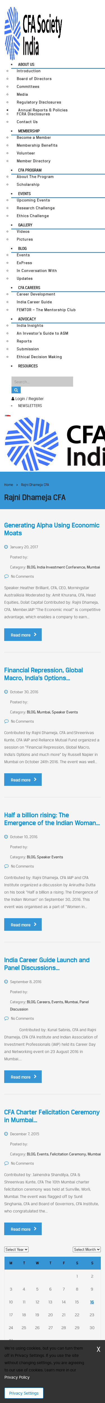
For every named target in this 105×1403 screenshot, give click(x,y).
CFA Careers (29, 287)
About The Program (35, 177)
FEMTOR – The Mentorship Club (46, 310)
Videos (23, 231)
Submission (28, 349)
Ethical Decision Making (39, 357)
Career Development (36, 294)
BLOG (22, 248)
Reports (24, 341)
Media (22, 94)
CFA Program (29, 170)
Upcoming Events (33, 200)
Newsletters (30, 405)
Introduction (29, 71)
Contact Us (27, 122)
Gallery (25, 225)
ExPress (24, 263)
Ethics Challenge (33, 216)
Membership (29, 131)
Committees (28, 86)
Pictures (25, 239)
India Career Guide (34, 302)
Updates (25, 278)
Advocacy (27, 319)
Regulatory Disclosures (39, 102)
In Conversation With (37, 271)
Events (24, 193)
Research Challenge (36, 208)
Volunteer (26, 153)
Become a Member (34, 137)
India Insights (30, 325)
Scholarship (28, 184)
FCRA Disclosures (33, 114)
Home (8, 485)
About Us (26, 64)
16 (92, 1301)
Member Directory (34, 161)
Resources (28, 366)
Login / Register (29, 398)
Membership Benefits (37, 145)
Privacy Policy (16, 1377)
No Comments (22, 576)
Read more (21, 635)
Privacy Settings (24, 1393)
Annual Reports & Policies (43, 110)
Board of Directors (34, 79)
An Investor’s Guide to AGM (42, 333)
